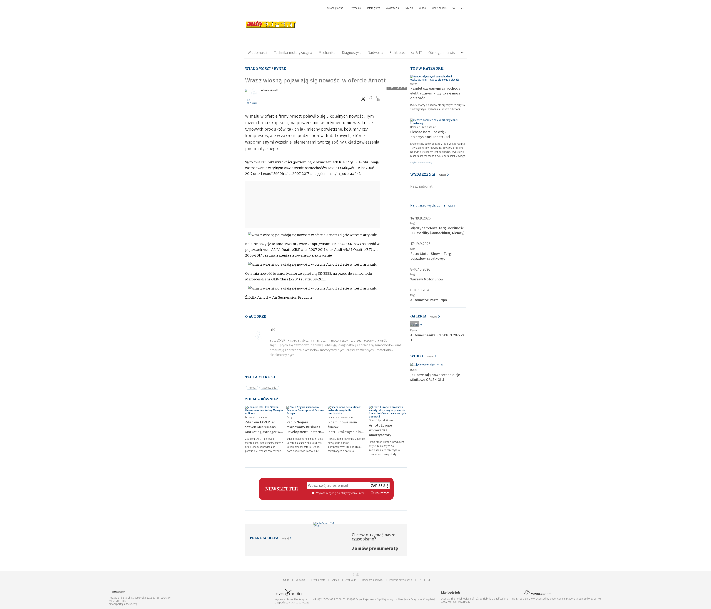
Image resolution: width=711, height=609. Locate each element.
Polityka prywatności (400, 580)
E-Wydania (355, 8)
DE (429, 580)
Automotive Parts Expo (428, 300)
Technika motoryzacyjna (293, 52)
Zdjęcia (409, 8)
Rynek (280, 68)
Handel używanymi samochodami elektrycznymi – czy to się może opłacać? (437, 93)
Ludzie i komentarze (256, 417)
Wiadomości (257, 52)
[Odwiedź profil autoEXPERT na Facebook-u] (353, 574)
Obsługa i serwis (441, 52)
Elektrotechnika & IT (406, 52)
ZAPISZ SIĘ (379, 485)
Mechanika (327, 52)
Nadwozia (375, 52)
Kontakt (335, 580)
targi (412, 223)
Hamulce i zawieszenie (340, 417)
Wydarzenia (392, 8)
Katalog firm (373, 8)
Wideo (422, 8)
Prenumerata (318, 580)
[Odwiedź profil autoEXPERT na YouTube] (357, 574)
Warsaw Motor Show (426, 279)
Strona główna (335, 8)
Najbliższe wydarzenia (432, 205)
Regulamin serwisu (372, 580)
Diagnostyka (351, 52)
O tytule (285, 580)
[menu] (355, 8)
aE (248, 100)
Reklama (300, 580)
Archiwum (351, 580)
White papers (439, 8)
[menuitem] (335, 8)
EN (419, 580)
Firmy (289, 417)
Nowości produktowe (381, 420)
